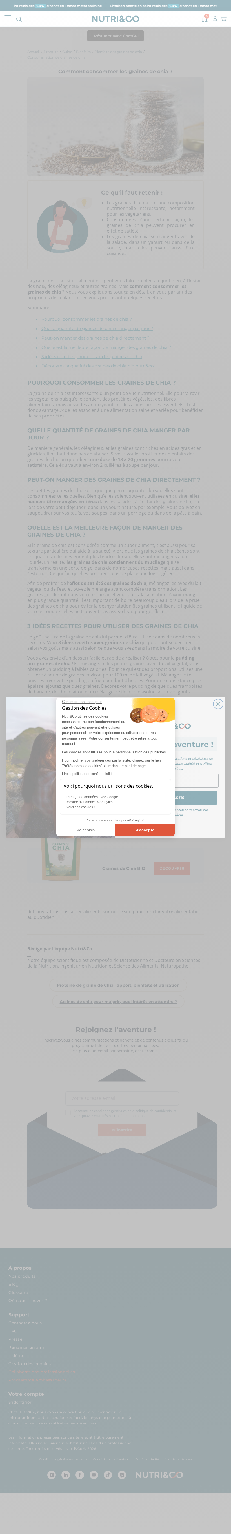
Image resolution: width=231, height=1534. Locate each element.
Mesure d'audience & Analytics (89, 802)
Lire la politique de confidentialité (87, 774)
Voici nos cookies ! (80, 807)
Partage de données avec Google (92, 797)
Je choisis (86, 830)
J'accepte (145, 830)
